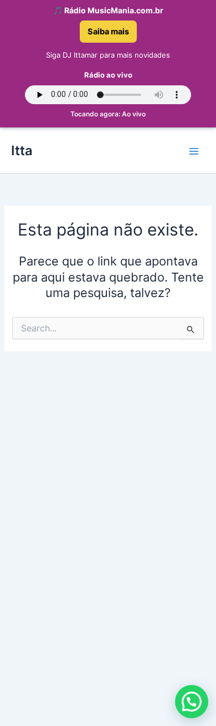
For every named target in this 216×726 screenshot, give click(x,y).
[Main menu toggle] (194, 151)
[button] (191, 701)
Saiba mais (108, 32)
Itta (22, 150)
